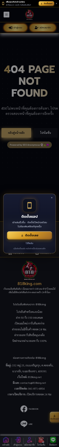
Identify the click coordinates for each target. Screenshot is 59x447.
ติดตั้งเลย (31, 235)
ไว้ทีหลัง (29, 243)
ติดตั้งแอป (48, 3)
